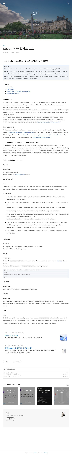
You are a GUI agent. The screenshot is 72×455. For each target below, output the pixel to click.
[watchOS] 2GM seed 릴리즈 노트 (11, 375)
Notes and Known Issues (13, 93)
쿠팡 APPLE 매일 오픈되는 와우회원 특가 (18, 348)
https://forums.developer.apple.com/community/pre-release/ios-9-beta (43, 135)
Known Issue (6, 169)
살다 (36, 13)
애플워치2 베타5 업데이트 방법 (11, 376)
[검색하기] (68, 3)
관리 (45, 36)
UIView (59, 261)
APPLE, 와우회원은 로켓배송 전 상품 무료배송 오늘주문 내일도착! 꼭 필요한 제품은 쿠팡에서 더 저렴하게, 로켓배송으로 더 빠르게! (30, 351)
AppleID (5, 165)
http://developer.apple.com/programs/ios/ (48, 122)
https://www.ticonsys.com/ (13, 333)
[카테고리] (4, 3)
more (67, 385)
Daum (35, 452)
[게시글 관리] (12, 361)
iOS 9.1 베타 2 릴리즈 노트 (10, 373)
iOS (4, 45)
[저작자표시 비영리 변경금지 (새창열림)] (23, 361)
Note (4, 184)
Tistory (46, 452)
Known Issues (7, 193)
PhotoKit (5, 253)
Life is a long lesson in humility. (15, 415)
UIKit (4, 310)
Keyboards (6, 239)
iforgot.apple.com (20, 174)
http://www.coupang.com (12, 345)
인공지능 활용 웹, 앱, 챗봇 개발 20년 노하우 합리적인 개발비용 (23, 338)
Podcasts (6, 282)
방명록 (33, 36)
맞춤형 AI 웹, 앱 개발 (11, 335)
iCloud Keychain (8, 179)
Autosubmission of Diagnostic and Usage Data (18, 91)
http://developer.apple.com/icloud (42, 137)
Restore (5, 293)
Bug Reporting (10, 89)
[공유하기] (10, 361)
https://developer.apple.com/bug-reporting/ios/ (21, 132)
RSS (39, 36)
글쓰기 (27, 36)
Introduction (10, 87)
